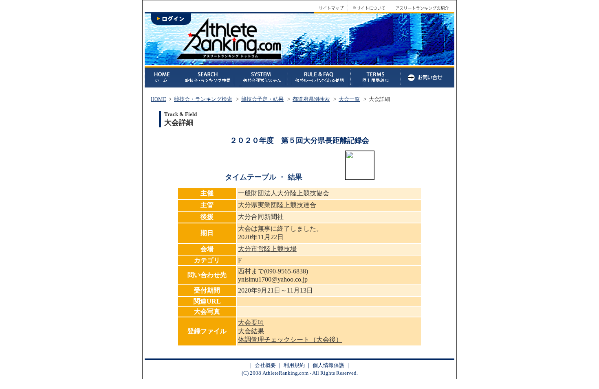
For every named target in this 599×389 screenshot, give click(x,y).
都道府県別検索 (311, 99)
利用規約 (294, 365)
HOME (158, 99)
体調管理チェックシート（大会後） (290, 339)
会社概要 (265, 365)
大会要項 (251, 322)
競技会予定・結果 (262, 99)
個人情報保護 (328, 365)
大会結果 (251, 331)
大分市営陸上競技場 (267, 248)
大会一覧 (349, 99)
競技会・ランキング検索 (203, 99)
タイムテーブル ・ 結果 (263, 177)
